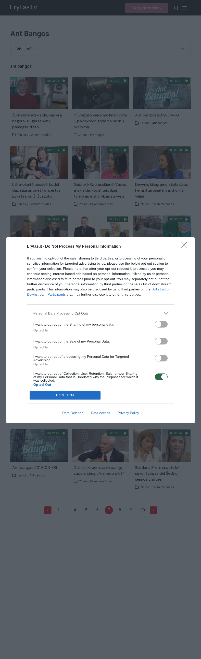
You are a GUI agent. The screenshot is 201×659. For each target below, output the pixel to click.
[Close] (185, 246)
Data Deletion (72, 413)
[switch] (161, 324)
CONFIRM (65, 395)
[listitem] (100, 313)
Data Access (100, 413)
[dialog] (100, 329)
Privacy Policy (128, 413)
